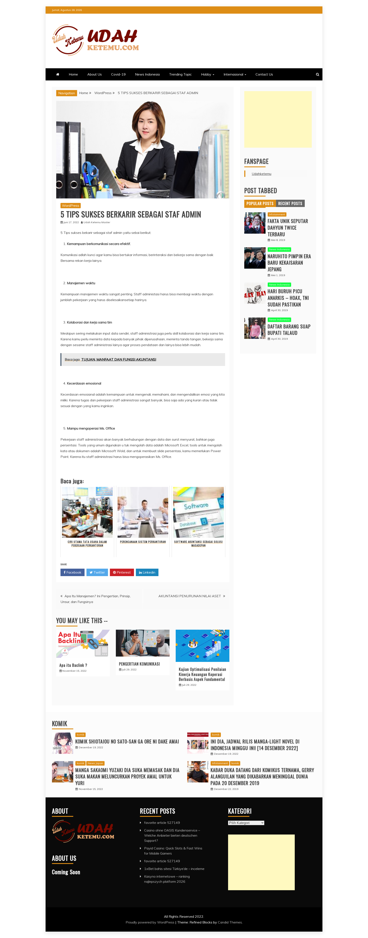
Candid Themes (230, 922)
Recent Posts (290, 203)
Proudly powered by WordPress (150, 922)
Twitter (99, 572)
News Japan (95, 763)
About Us (94, 74)
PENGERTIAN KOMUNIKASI (139, 664)
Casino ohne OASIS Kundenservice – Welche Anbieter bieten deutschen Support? (172, 835)
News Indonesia (147, 74)
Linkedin (148, 572)
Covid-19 (118, 74)
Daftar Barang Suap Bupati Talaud (289, 329)
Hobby (206, 74)
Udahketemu (261, 174)
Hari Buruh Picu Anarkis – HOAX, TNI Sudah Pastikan (288, 298)
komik (80, 734)
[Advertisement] (278, 119)
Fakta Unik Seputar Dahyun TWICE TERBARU (288, 227)
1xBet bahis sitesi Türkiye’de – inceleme (174, 869)
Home (73, 74)
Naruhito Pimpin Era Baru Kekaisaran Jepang (289, 263)
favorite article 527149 (162, 822)
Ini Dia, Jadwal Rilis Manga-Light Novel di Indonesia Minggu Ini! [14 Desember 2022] (255, 744)
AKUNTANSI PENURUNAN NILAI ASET (189, 596)
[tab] (260, 203)
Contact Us (264, 74)
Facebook (73, 572)
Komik (59, 723)
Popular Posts (260, 203)
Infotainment (277, 214)
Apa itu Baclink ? (73, 665)
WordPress (70, 205)
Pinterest (123, 572)
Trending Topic (180, 74)
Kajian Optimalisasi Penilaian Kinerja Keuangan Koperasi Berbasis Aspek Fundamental (202, 674)
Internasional (233, 74)
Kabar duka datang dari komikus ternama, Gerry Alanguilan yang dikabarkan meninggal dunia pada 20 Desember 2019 (262, 776)
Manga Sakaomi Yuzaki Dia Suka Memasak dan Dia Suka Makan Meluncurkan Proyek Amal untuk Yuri (127, 776)
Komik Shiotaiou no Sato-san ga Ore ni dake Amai (127, 741)
